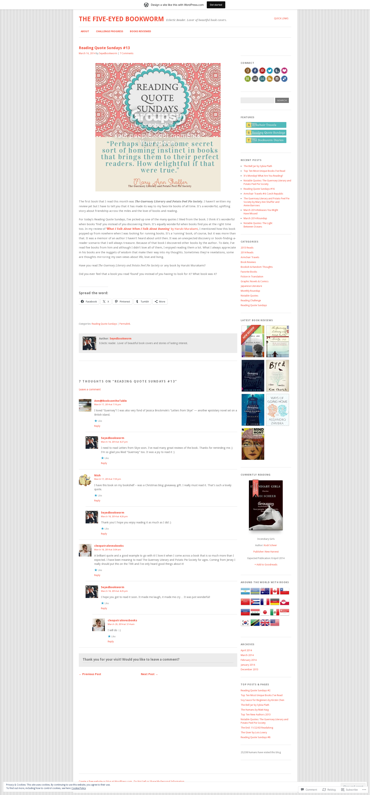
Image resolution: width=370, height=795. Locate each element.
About (85, 31)
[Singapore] (284, 616)
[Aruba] (255, 595)
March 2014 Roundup (255, 218)
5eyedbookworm (108, 53)
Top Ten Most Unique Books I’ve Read (264, 170)
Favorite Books (249, 271)
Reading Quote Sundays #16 (259, 188)
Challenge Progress (109, 31)
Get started (216, 4)
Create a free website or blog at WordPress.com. (106, 781)
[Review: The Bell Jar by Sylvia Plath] (253, 356)
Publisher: (259, 551)
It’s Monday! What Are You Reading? (263, 175)
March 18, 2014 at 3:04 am (107, 549)
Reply (97, 425)
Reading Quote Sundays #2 (255, 690)
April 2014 (246, 650)
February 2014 (248, 660)
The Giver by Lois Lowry (254, 732)
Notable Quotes (249, 295)
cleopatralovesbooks (109, 545)
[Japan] (265, 616)
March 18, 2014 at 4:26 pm (114, 516)
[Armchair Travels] (266, 127)
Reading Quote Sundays (104, 324)
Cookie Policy (78, 788)
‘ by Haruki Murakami (152, 229)
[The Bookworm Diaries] (266, 142)
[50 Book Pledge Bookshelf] (255, 81)
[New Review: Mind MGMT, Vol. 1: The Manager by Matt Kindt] (253, 459)
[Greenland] (284, 605)
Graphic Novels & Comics (254, 281)
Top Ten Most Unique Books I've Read (262, 695)
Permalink (124, 324)
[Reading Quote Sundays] (266, 134)
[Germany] (274, 605)
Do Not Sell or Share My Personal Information (159, 781)
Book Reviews (248, 262)
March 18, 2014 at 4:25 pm (114, 591)
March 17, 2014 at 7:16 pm (107, 404)
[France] (265, 605)
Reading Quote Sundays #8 (255, 737)
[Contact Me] (262, 81)
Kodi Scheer (270, 545)
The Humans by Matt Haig (255, 709)
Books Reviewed (140, 31)
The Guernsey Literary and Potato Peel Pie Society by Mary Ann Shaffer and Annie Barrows (266, 202)
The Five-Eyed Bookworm (121, 19)
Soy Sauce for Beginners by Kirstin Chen (262, 700)
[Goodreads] (247, 73)
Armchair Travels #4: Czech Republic (263, 193)
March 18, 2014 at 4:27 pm (114, 441)
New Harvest (272, 551)
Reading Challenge (251, 300)
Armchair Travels (250, 257)
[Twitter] (269, 73)
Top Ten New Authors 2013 (256, 714)
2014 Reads (247, 252)
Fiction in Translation (252, 276)
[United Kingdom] (265, 626)
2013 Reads (247, 247)
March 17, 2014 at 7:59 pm (107, 479)
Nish (97, 475)
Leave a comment (90, 389)
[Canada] (274, 595)
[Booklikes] (247, 81)
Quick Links (281, 18)
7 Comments (126, 53)
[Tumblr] (277, 73)
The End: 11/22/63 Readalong (257, 727)
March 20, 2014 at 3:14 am (121, 624)
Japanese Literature (251, 286)
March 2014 (247, 655)
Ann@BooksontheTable (110, 401)
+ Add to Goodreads (266, 564)
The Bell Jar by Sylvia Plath (258, 166)
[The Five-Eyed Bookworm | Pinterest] (262, 73)
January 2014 (248, 664)
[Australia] (265, 595)
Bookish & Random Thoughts (257, 266)
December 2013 (249, 669)
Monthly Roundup (250, 290)
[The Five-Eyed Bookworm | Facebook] (255, 73)
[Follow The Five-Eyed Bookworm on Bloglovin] (284, 73)
